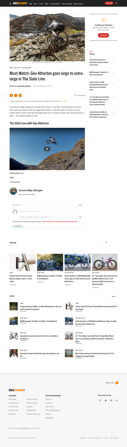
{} (44, 217)
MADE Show (40, 273)
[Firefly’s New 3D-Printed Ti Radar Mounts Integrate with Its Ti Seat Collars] (23, 262)
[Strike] (28, 217)
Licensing (105, 438)
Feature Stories (55, 4)
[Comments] (75, 95)
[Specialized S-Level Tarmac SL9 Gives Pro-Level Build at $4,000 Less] (14, 336)
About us (48, 399)
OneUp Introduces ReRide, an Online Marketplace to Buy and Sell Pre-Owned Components (99, 114)
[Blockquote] (36, 217)
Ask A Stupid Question (53, 410)
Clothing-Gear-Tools (33, 414)
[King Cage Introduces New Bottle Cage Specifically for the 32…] (14, 353)
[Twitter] (105, 400)
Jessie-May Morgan (24, 86)
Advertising (49, 418)
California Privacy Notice (95, 438)
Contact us (49, 403)
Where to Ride (13, 410)
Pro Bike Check (69, 273)
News (11, 273)
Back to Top (110, 383)
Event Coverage (67, 4)
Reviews (29, 406)
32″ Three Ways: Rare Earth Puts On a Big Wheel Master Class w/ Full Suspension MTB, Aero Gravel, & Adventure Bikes (94, 339)
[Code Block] (39, 217)
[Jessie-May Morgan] (13, 191)
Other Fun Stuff (32, 403)
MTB (30, 4)
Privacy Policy (82, 438)
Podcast (48, 414)
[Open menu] (10, 4)
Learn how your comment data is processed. (59, 222)
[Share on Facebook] (11, 95)
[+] (47, 217)
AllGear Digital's (23, 428)
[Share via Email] (20, 95)
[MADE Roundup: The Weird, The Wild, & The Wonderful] (50, 262)
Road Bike (23, 333)
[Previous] (103, 242)
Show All (113, 296)
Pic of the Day (13, 406)
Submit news (50, 406)
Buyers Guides (78, 4)
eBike (47, 4)
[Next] (106, 242)
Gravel (41, 4)
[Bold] (21, 217)
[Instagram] (111, 400)
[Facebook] (100, 400)
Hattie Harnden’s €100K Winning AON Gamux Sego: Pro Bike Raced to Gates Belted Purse (77, 278)
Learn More (63, 101)
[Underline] (26, 217)
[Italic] (23, 217)
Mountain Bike (15, 182)
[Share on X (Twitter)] (15, 95)
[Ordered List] (31, 217)
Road (35, 4)
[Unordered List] (34, 217)
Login (80, 205)
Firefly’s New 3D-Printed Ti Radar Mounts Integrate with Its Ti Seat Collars (99, 62)
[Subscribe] (116, 400)
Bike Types (12, 399)
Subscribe (109, 3)
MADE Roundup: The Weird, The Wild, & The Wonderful (38, 321)
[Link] (41, 217)
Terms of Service (114, 438)
